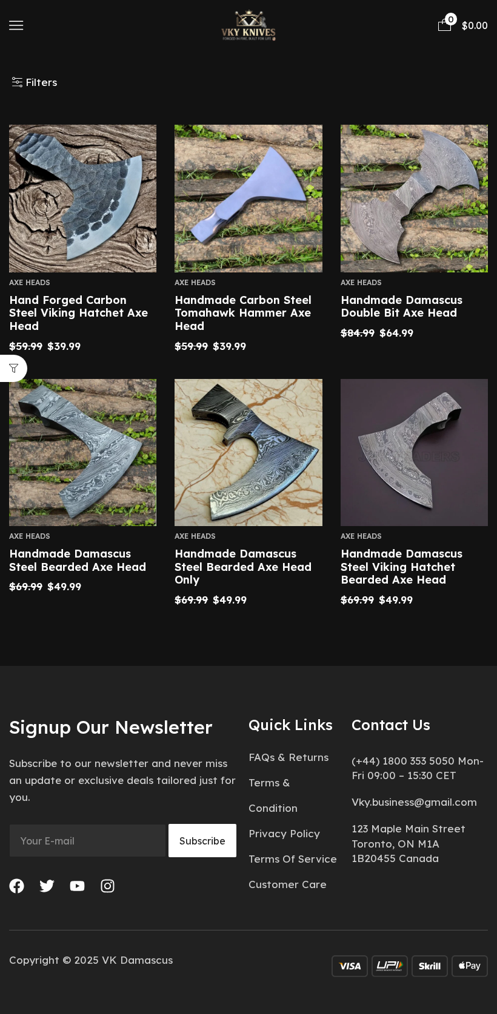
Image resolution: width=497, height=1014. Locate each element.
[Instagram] (107, 886)
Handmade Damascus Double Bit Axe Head (401, 306)
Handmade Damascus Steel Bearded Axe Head (77, 560)
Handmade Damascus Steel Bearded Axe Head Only (243, 567)
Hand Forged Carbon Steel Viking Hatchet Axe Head (78, 313)
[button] (16, 25)
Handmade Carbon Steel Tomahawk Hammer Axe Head (243, 313)
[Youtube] (77, 886)
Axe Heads (29, 282)
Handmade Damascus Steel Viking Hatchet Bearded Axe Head (401, 567)
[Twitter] (47, 886)
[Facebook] (16, 886)
